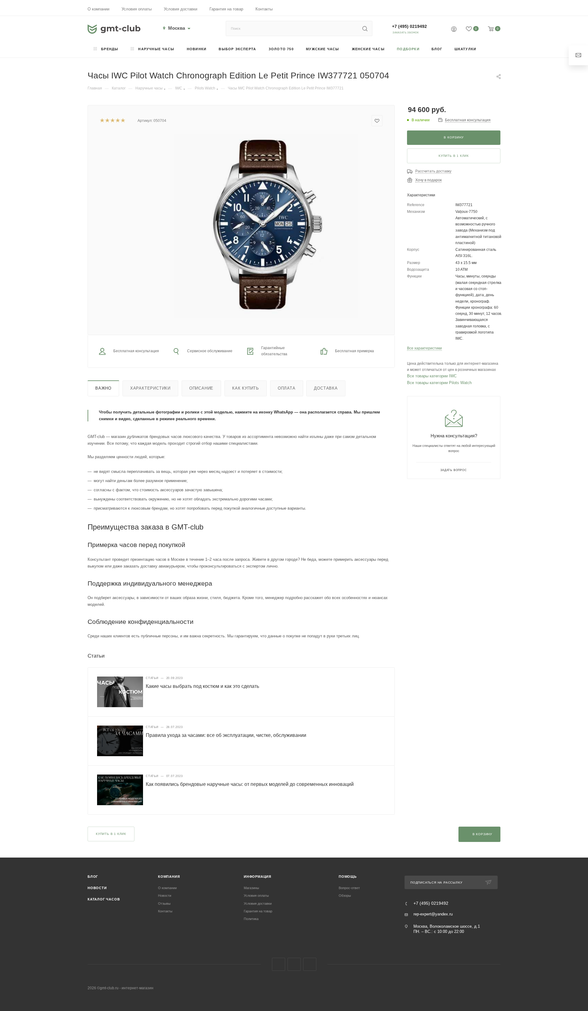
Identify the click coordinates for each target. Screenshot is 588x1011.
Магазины (251, 888)
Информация (257, 876)
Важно (103, 388)
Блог (93, 876)
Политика (251, 919)
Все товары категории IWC (432, 376)
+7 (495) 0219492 (409, 26)
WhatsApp (309, 964)
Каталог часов (104, 899)
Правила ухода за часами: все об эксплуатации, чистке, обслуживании (226, 735)
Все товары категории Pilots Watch (439, 382)
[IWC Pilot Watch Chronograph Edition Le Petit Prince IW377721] (266, 226)
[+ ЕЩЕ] (491, 49)
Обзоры (345, 895)
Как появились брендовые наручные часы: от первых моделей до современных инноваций (250, 784)
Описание (201, 388)
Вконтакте (278, 964)
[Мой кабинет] (454, 30)
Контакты (264, 9)
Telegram (294, 964)
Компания (169, 876)
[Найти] (364, 28)
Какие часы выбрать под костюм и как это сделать (202, 686)
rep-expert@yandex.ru (433, 914)
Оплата (287, 388)
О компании (98, 9)
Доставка (325, 388)
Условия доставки (180, 9)
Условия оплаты (137, 9)
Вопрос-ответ (349, 888)
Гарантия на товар (226, 9)
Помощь (348, 876)
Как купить (245, 388)
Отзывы (164, 903)
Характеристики (150, 388)
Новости (97, 888)
